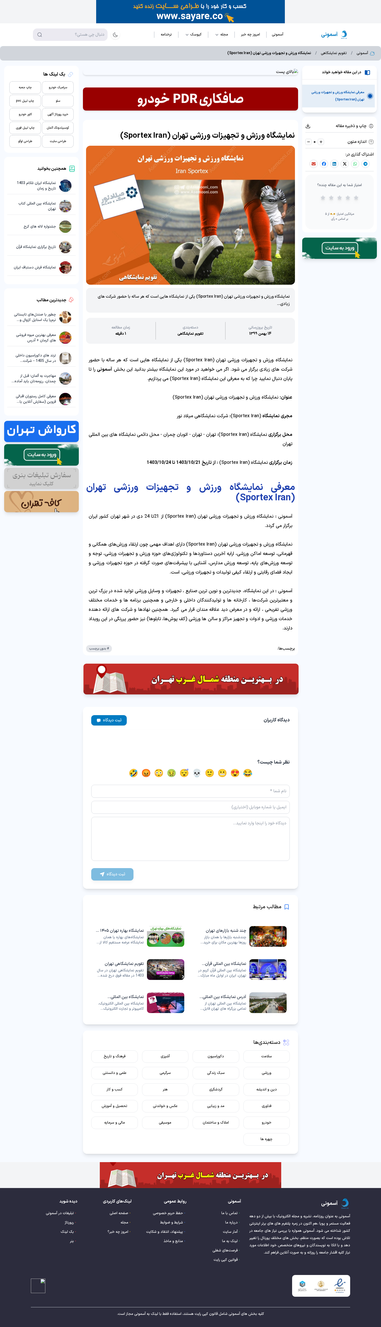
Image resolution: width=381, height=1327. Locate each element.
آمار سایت (230, 1232)
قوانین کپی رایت (226, 1260)
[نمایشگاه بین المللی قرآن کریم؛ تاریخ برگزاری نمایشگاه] (242, 969)
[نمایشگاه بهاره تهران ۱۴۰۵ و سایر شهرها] (139, 936)
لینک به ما (230, 1241)
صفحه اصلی (119, 1213)
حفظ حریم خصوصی (168, 1213)
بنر (72, 1241)
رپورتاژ (69, 1222)
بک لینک (67, 1232)
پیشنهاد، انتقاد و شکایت (164, 1232)
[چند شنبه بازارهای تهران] (242, 936)
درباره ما (231, 1222)
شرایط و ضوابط (171, 1222)
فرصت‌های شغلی (225, 1250)
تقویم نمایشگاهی (334, 53)
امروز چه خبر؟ (118, 1232)
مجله (124, 1222)
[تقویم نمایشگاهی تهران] (139, 969)
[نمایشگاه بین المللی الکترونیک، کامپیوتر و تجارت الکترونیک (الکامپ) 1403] (139, 1002)
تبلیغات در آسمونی (60, 1213)
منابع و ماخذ (173, 1241)
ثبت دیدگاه (112, 720)
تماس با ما (229, 1213)
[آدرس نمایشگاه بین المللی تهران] (242, 1002)
